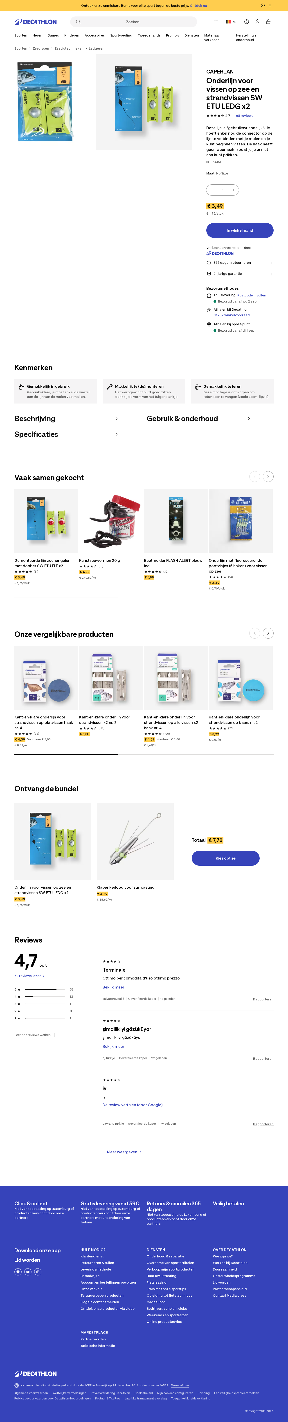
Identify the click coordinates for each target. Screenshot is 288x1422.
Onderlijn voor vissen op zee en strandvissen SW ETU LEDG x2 (42, 890)
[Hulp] (246, 21)
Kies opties (226, 858)
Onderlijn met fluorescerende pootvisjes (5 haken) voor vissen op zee (238, 565)
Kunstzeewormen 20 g (99, 560)
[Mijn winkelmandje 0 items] (268, 21)
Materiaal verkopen (212, 37)
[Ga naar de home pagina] (35, 22)
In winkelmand (240, 230)
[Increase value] (233, 190)
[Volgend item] (268, 476)
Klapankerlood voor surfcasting (126, 887)
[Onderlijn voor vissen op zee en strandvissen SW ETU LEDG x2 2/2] (48, 102)
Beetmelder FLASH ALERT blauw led (173, 563)
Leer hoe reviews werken (32, 1035)
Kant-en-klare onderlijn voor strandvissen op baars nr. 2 (234, 720)
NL (234, 22)
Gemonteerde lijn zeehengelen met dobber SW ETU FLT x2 (42, 563)
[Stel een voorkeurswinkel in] (216, 21)
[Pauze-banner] (262, 5)
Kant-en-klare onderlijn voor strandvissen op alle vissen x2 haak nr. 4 (171, 722)
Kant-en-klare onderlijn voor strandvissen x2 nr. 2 (104, 720)
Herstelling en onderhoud (247, 37)
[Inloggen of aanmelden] (257, 21)
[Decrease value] (211, 190)
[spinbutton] (222, 190)
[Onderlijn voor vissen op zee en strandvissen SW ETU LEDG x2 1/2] (144, 102)
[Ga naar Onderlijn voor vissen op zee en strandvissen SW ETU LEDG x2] (52, 841)
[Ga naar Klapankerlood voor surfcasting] (135, 841)
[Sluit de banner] (270, 5)
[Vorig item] (254, 476)
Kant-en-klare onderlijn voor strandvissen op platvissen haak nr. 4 (43, 722)
